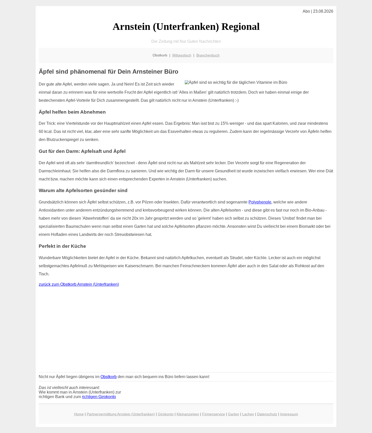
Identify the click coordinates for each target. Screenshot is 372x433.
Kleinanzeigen (188, 414)
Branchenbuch (208, 55)
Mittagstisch (181, 55)
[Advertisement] (186, 330)
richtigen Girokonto (99, 397)
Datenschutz (267, 414)
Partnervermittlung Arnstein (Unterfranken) (121, 414)
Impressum (289, 414)
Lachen (248, 414)
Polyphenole (260, 202)
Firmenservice (213, 414)
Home (79, 414)
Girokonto (166, 414)
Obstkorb (108, 377)
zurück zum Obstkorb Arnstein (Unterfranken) (79, 284)
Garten (233, 414)
